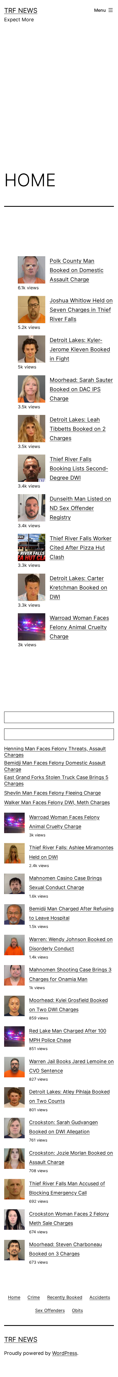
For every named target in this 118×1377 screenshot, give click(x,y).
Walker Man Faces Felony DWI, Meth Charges (57, 802)
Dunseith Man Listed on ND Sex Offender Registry (80, 508)
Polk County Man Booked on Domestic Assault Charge (76, 270)
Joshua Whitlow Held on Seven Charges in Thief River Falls (81, 309)
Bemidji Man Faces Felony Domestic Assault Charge (55, 766)
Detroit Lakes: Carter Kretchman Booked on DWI (78, 587)
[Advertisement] (59, 101)
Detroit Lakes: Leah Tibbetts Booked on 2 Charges (78, 428)
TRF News (20, 10)
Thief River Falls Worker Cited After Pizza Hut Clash (80, 547)
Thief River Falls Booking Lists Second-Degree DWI (79, 468)
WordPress (64, 1353)
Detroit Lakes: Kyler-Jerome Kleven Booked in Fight (80, 349)
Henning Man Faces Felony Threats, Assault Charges (55, 752)
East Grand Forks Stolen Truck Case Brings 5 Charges (56, 780)
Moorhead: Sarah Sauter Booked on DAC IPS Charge (81, 389)
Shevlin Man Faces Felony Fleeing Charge (52, 793)
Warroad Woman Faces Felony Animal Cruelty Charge (79, 627)
